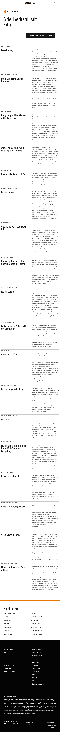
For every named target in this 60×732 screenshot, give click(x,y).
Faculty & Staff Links (9, 671)
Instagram (37, 668)
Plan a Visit (35, 646)
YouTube (36, 678)
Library (6, 616)
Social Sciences (12, 11)
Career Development (36, 627)
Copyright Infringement (51, 725)
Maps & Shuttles (36, 649)
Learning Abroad (35, 623)
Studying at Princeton (9, 613)
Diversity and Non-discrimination (10, 696)
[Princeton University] (11, 723)
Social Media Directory (40, 684)
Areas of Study (8, 620)
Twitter (36, 665)
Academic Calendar (36, 616)
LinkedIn (36, 675)
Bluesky (36, 681)
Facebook (36, 662)
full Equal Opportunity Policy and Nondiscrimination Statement (22, 713)
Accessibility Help (8, 649)
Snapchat (36, 671)
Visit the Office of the (40, 35)
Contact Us (6, 646)
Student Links (7, 668)
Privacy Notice (53, 727)
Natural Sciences (8, 634)
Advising (33, 613)
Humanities (7, 623)
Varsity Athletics (36, 652)
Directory (6, 652)
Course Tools (34, 620)
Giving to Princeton (37, 655)
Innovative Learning (36, 634)
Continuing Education (37, 630)
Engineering (7, 630)
